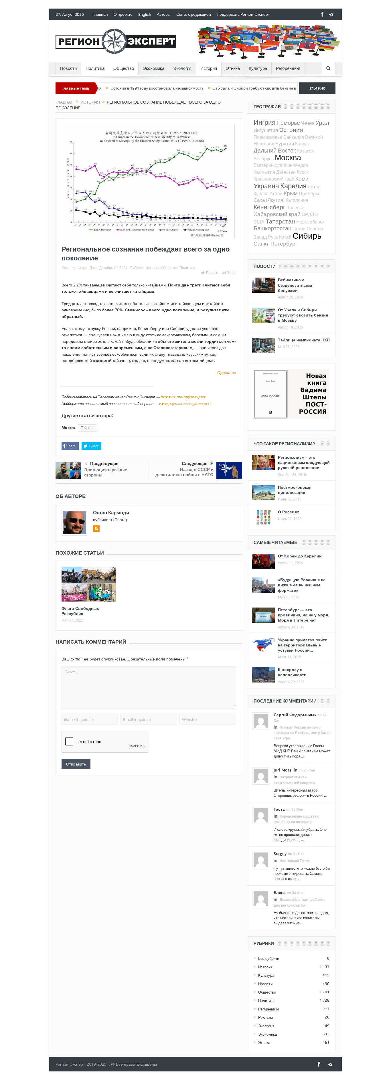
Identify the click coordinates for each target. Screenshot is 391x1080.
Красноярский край (274, 179)
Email (231, 272)
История (208, 68)
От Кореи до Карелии (300, 556)
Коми (302, 178)
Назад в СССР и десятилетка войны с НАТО (184, 472)
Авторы (164, 14)
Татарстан (280, 221)
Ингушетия (266, 130)
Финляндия (296, 165)
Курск (303, 172)
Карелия (293, 185)
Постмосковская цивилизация (294, 489)
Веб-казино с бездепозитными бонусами (295, 285)
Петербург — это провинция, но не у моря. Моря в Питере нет (303, 615)
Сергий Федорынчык (295, 714)
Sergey (280, 853)
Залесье (295, 207)
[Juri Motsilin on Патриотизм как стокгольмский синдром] (261, 775)
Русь (273, 237)
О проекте (123, 14)
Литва (314, 186)
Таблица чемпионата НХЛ (304, 340)
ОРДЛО (310, 214)
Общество (123, 68)
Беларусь (264, 158)
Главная (100, 14)
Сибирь (307, 235)
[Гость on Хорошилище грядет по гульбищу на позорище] (261, 815)
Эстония (291, 130)
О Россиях (288, 512)
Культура (258, 68)
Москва (288, 157)
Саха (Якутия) (269, 200)
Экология (182, 68)
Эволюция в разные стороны (105, 472)
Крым (291, 193)
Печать (212, 272)
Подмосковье (268, 137)
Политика (95, 68)
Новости (68, 68)
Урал (322, 122)
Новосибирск (310, 222)
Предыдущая (104, 463)
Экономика (153, 68)
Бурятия (284, 143)
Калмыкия (264, 172)
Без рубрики (268, 958)
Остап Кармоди (74, 267)
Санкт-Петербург (275, 243)
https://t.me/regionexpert (183, 396)
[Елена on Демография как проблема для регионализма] (261, 898)
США (259, 222)
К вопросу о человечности (292, 672)
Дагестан (286, 172)
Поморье (288, 122)
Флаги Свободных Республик (80, 611)
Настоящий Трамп (295, 860)
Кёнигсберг (269, 207)
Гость (279, 809)
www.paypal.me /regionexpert (185, 403)
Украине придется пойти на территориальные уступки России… (302, 645)
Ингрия (264, 122)
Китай (285, 237)
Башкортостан (272, 228)
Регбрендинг (288, 68)
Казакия (305, 151)
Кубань (261, 193)
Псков (299, 229)
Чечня (307, 123)
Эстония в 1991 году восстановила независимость (132, 88)
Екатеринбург (268, 165)
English (144, 14)
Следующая (195, 463)
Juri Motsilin (285, 770)
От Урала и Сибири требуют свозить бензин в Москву (236, 88)
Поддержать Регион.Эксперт (243, 14)
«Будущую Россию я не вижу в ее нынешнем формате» (301, 585)
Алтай (276, 193)
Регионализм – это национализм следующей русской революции (304, 462)
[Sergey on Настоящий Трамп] (261, 859)
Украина (266, 185)
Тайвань (87, 428)
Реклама (265, 1017)
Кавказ (302, 144)
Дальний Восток (275, 150)
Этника (233, 68)
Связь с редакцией (193, 14)
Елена (280, 892)
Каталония (297, 200)
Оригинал (226, 372)
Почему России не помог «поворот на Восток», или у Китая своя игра (302, 733)
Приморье (310, 193)
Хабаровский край (277, 213)
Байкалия (293, 137)
